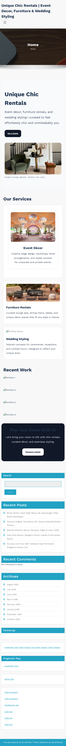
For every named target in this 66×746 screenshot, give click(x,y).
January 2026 (13, 609)
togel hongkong (11, 692)
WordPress (26, 742)
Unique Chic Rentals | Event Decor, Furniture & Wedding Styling (26, 10)
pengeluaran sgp (11, 705)
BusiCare (44, 742)
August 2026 (12, 584)
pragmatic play (11, 647)
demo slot (9, 679)
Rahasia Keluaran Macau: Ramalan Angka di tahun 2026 (33, 530)
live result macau (39, 647)
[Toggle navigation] (4, 22)
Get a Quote (13, 133)
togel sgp (8, 712)
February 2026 (13, 604)
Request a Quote (33, 452)
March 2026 (12, 599)
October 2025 (13, 619)
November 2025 (14, 614)
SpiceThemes (57, 742)
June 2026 (11, 594)
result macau (54, 647)
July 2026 (11, 589)
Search (7, 475)
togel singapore (11, 699)
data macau (24, 647)
